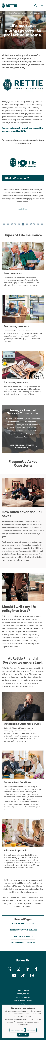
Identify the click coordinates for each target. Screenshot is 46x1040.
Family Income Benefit (23, 936)
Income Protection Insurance (23, 930)
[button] (35, 5)
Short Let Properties (23, 997)
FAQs (23, 1004)
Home (4, 13)
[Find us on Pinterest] (32, 975)
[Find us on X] (10, 969)
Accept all (23, 1035)
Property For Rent (23, 994)
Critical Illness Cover (23, 923)
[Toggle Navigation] (41, 5)
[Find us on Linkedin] (27, 969)
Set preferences (17, 1030)
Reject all (31, 1030)
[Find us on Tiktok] (23, 975)
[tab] (4, 224)
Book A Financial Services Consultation (21, 446)
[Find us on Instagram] (18, 969)
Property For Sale (23, 990)
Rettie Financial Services (18, 13)
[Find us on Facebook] (36, 969)
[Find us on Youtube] (14, 975)
